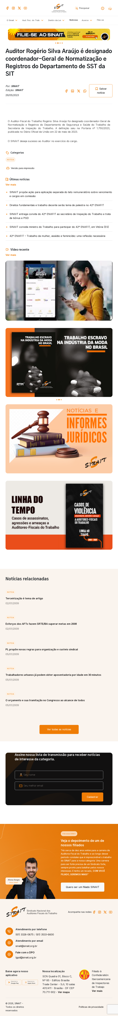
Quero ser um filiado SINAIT (27, 887)
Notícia (10, 160)
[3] (62, 43)
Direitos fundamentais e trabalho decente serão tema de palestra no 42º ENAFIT (57, 205)
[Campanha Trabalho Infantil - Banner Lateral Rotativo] (59, 362)
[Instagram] (13, 8)
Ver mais (11, 184)
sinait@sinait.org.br (26, 946)
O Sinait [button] (11, 20)
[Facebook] (7, 8)
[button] (33, 20)
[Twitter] (19, 8)
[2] (60, 43)
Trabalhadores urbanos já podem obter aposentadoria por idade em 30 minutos (53, 675)
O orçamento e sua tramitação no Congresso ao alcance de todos (45, 700)
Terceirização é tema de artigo (24, 598)
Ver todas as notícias (59, 729)
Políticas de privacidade (91, 1007)
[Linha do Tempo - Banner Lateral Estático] (59, 515)
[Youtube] (25, 8)
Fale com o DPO (25, 952)
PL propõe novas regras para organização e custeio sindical (42, 649)
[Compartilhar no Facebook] (66, 90)
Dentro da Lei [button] (55, 20)
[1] (58, 43)
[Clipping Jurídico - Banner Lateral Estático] (59, 438)
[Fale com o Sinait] (110, 8)
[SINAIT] (59, 8)
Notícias (73, 20)
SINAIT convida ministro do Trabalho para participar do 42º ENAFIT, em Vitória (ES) (59, 226)
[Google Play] (13, 982)
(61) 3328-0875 (24, 934)
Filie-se (100, 20)
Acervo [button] (85, 20)
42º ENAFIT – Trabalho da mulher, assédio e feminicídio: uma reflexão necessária (57, 235)
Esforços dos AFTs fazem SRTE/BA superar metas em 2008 (41, 624)
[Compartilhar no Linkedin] (72, 90)
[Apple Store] (30, 982)
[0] (55, 43)
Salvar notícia (102, 90)
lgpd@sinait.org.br (26, 957)
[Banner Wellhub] (59, 34)
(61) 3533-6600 (45, 934)
